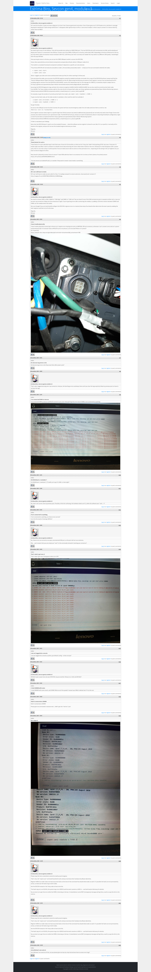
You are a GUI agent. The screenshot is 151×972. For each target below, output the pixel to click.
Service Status (105, 3)
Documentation (80, 3)
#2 (120, 35)
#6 (120, 219)
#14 (120, 549)
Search (113, 3)
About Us (60, 3)
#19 (120, 716)
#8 (120, 371)
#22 (120, 945)
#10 (120, 475)
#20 (120, 861)
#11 (120, 488)
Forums (72, 3)
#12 (120, 510)
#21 (120, 903)
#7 (120, 358)
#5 (120, 184)
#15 (120, 648)
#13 (120, 525)
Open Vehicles (42, 3)
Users (88, 3)
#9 (120, 395)
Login (118, 3)
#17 (120, 683)
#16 (120, 662)
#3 (120, 137)
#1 (120, 18)
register (37, 15)
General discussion (95, 9)
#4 (120, 167)
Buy (66, 3)
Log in (31, 15)
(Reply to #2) (46, 137)
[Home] (33, 3)
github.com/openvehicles (89, 967)
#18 (120, 696)
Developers (96, 3)
